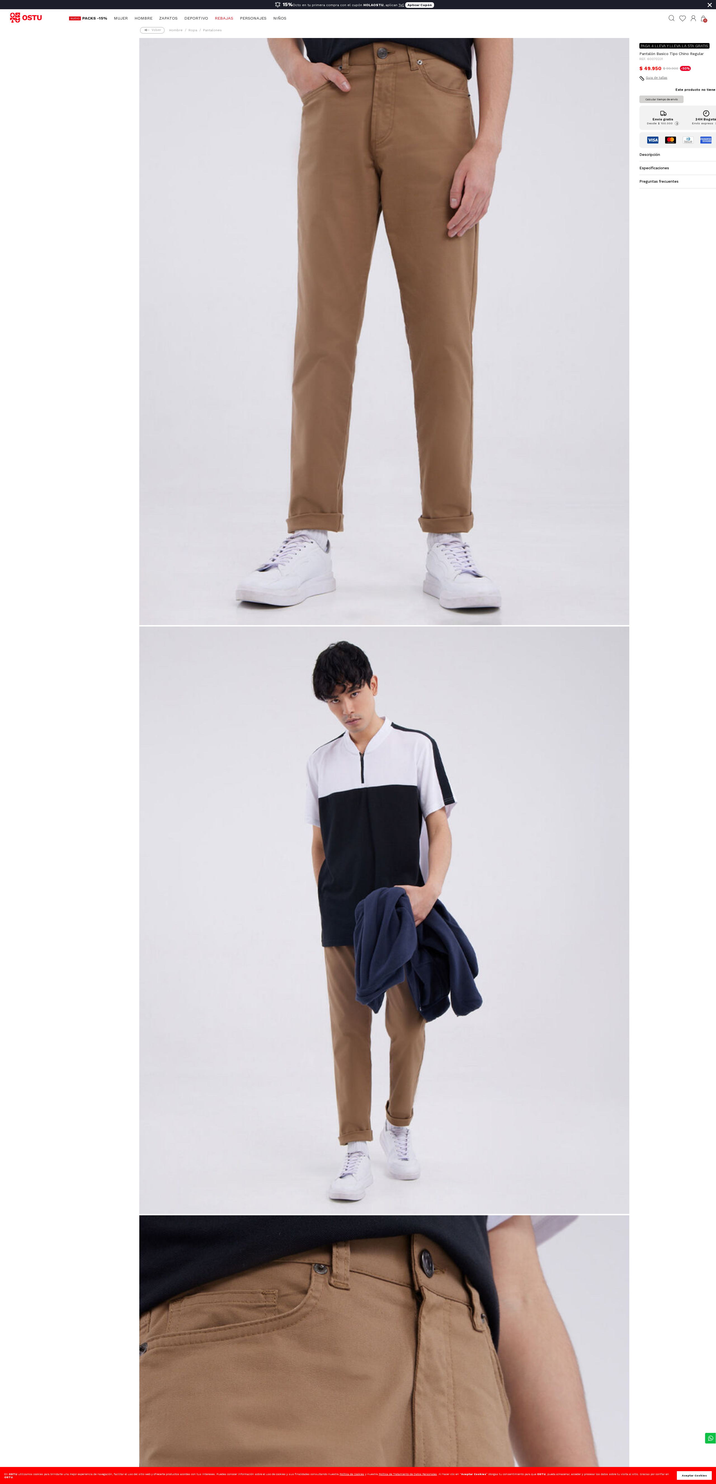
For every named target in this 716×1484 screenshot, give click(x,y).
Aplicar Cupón (420, 5)
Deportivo (196, 18)
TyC (401, 5)
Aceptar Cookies (694, 1475)
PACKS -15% (94, 18)
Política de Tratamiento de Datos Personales (408, 1474)
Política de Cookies (352, 1474)
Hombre (143, 18)
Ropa (193, 30)
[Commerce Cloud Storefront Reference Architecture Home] (28, 18)
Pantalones (212, 30)
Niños (279, 18)
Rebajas (224, 18)
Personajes (253, 18)
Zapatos (168, 18)
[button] (693, 18)
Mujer (121, 18)
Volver (156, 30)
